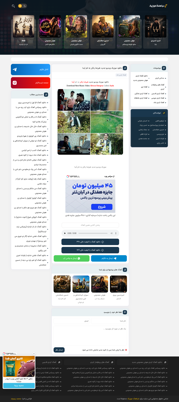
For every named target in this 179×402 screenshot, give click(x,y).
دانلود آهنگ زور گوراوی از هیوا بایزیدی (31, 136)
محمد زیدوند (16, 398)
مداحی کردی (159, 78)
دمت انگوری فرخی (102, 42)
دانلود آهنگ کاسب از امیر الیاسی (34, 150)
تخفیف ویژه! (19, 385)
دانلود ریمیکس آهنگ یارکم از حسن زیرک (45, 386)
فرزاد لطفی (143, 134)
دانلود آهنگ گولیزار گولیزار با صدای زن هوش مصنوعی (31, 200)
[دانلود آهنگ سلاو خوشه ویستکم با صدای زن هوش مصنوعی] (155, 26)
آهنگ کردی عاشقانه (140, 98)
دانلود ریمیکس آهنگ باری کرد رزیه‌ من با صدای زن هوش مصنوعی (31, 109)
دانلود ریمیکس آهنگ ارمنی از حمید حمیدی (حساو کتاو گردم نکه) (36, 372)
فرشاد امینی (160, 138)
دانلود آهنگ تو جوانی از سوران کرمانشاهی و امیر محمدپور (29, 143)
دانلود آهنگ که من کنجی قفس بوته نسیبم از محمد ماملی (39, 381)
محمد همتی (143, 138)
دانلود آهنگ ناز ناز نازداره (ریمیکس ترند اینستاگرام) (31, 229)
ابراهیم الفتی (159, 121)
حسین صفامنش (158, 129)
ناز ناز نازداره (50, 42)
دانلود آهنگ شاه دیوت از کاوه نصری (32, 155)
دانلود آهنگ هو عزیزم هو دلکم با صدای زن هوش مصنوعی (30, 210)
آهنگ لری (144, 87)
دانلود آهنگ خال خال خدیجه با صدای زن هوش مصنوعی (30, 129)
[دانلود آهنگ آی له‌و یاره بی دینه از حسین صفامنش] (23, 26)
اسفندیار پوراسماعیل (157, 125)
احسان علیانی (142, 121)
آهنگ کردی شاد (159, 102)
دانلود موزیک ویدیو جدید (99, 82)
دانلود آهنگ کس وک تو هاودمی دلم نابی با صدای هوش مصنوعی (30, 172)
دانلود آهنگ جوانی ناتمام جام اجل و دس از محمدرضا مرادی (29, 162)
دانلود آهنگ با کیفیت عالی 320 (88, 241)
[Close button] (34, 353)
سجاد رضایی (143, 129)
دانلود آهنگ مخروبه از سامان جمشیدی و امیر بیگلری (30, 248)
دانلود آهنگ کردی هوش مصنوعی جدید (140, 78)
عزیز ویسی (160, 134)
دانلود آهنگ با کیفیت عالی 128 (88, 250)
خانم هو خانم (76, 42)
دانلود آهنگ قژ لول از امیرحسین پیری (32, 102)
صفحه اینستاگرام (42, 82)
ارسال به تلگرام (107, 258)
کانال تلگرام (44, 69)
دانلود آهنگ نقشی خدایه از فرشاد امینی (31, 255)
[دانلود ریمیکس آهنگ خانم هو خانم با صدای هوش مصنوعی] (76, 26)
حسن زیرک (143, 125)
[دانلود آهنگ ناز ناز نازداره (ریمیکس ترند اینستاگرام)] (50, 26)
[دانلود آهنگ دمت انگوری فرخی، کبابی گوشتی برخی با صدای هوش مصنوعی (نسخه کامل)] (102, 26)
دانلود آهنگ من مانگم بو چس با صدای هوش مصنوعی (31, 191)
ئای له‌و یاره (23, 42)
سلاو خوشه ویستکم (155, 42)
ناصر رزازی (160, 143)
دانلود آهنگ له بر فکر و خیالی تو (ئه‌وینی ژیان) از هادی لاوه (31, 119)
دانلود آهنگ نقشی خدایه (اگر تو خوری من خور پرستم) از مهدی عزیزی (31, 238)
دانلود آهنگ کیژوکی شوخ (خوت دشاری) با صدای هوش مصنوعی (30, 219)
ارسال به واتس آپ (70, 258)
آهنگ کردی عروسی (157, 98)
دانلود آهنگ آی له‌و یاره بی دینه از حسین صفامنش (30, 262)
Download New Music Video (78, 85)
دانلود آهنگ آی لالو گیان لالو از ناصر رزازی (45, 390)
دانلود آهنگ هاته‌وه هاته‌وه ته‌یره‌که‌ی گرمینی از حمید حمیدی (38, 377)
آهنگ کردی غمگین (141, 93)
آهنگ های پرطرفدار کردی (157, 87)
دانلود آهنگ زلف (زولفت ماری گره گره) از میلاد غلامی (31, 181)
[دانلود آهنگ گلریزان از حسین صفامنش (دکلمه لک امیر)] (129, 26)
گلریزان (129, 42)
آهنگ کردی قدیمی (157, 93)
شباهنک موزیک (133, 398)
